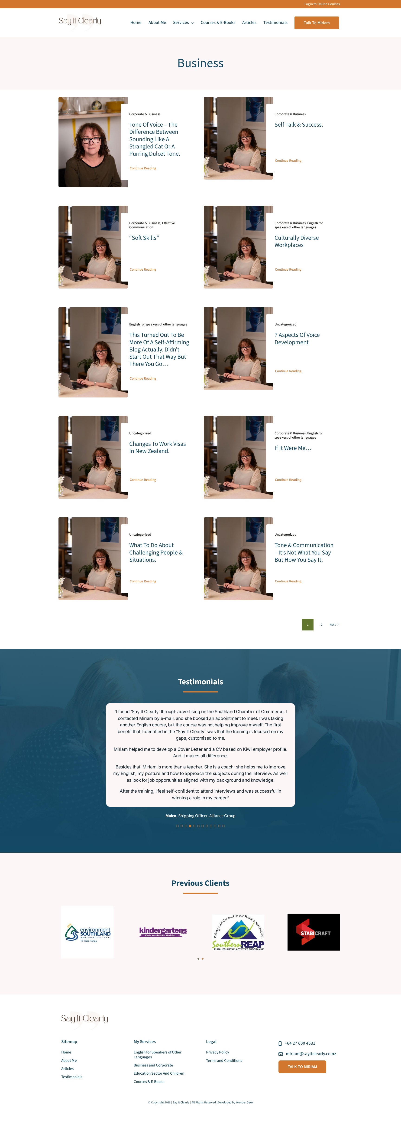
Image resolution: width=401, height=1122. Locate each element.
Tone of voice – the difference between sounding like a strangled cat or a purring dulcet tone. (155, 139)
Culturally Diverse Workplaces (297, 241)
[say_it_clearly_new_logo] (80, 16)
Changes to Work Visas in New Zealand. (157, 447)
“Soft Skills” (144, 237)
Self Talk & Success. (299, 124)
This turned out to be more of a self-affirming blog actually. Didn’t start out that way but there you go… (159, 349)
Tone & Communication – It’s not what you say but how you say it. (304, 552)
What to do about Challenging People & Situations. (156, 552)
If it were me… (293, 448)
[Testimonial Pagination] (177, 753)
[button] (198, 886)
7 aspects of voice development (297, 338)
